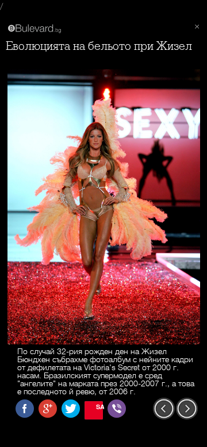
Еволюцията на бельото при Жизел (99, 46)
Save (99, 406)
